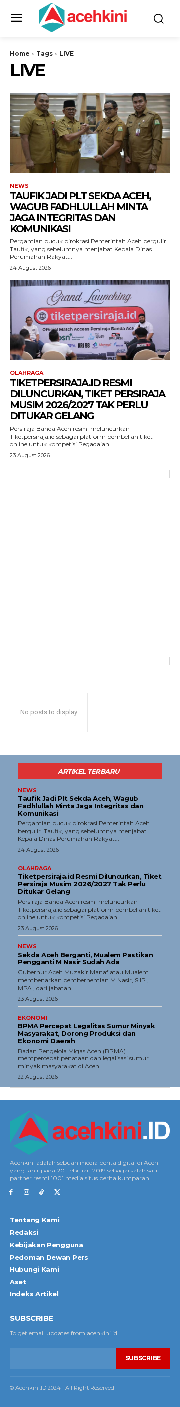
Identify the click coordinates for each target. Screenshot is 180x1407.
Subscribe (143, 1358)
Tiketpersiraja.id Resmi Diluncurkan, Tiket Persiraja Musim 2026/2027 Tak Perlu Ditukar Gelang (87, 399)
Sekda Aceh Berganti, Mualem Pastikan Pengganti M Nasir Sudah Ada (85, 958)
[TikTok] (42, 1192)
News (19, 186)
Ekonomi (33, 1018)
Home (20, 53)
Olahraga (27, 373)
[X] (57, 1192)
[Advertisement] (90, 567)
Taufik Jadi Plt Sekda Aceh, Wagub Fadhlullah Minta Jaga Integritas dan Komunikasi (80, 212)
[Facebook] (11, 1192)
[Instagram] (27, 1192)
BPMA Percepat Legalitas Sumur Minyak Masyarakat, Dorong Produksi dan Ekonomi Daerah (86, 1033)
